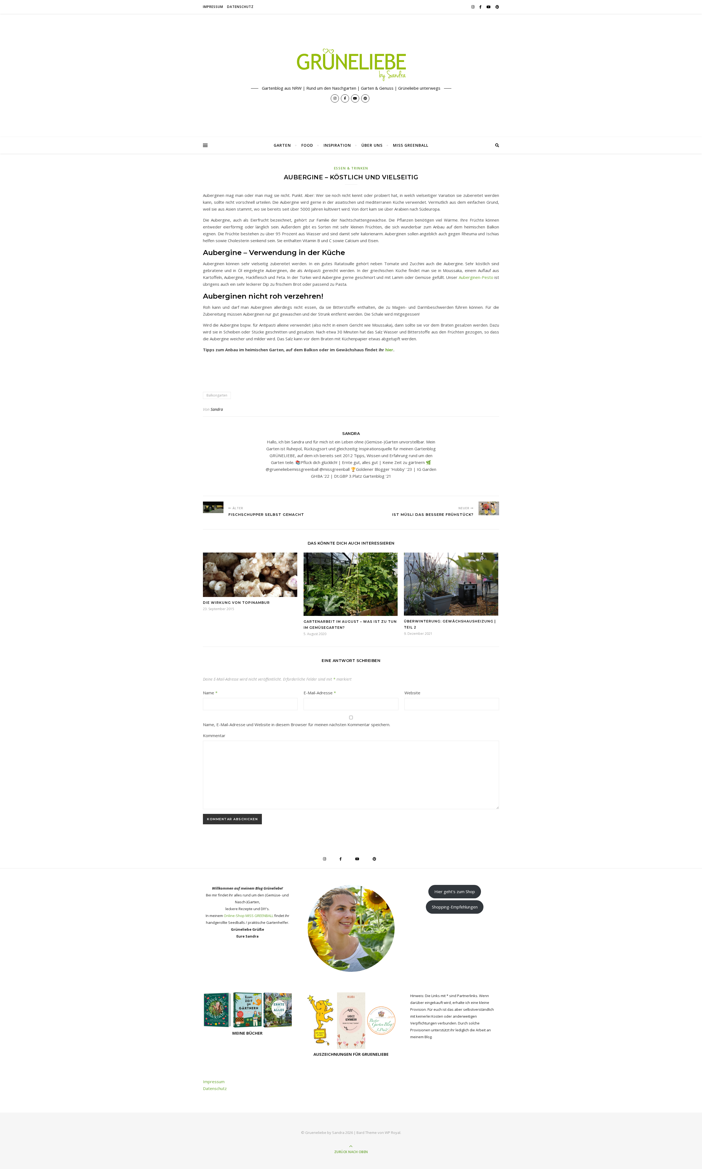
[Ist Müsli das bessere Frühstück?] (489, 508)
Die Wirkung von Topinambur (236, 603)
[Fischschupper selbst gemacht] (213, 507)
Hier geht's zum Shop (454, 891)
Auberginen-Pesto (476, 277)
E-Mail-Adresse (320, 692)
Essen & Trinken (351, 168)
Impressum (213, 6)
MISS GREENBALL (410, 145)
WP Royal (392, 1132)
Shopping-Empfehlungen (455, 907)
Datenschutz (240, 6)
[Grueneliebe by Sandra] (351, 65)
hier (389, 349)
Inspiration (337, 145)
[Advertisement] (303, 369)
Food (307, 145)
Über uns (372, 145)
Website (412, 692)
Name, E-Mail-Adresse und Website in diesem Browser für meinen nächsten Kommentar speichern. (296, 724)
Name (210, 692)
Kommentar (214, 735)
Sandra (217, 409)
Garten (282, 145)
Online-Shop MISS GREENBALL (248, 915)
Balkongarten (216, 395)
